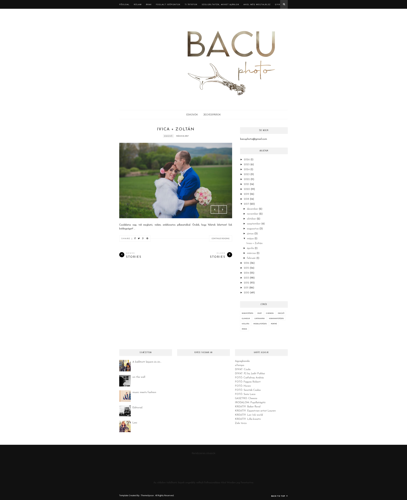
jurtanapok (259, 318)
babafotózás (247, 313)
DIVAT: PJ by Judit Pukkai (250, 373)
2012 (246, 283)
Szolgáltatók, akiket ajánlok (220, 4)
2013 (246, 278)
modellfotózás (260, 324)
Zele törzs (241, 423)
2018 (246, 199)
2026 (247, 159)
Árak (149, 4)
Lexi (134, 423)
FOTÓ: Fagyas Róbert (248, 382)
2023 (247, 174)
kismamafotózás (276, 318)
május (250, 238)
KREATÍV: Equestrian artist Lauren (255, 411)
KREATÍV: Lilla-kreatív (248, 419)
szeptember (254, 224)
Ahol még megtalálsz (257, 4)
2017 (246, 204)
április (250, 248)
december (252, 209)
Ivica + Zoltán (175, 129)
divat (259, 313)
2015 (246, 268)
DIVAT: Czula (242, 369)
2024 (247, 169)
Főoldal (124, 4)
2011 (246, 288)
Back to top (278, 496)
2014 (246, 273)
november (252, 214)
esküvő (168, 136)
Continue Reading (221, 238)
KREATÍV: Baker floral (247, 406)
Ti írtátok (191, 4)
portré (274, 324)
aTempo (239, 365)
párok (244, 329)
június (250, 233)
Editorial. (137, 407)
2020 (247, 189)
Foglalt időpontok (168, 4)
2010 (246, 292)
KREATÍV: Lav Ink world (249, 415)
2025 (247, 164)
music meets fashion (144, 392)
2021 (246, 184)
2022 (247, 179)
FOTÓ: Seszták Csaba (248, 390)
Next (223, 209)
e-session (270, 313)
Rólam (138, 4)
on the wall (138, 377)
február (251, 258)
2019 (246, 194)
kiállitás (245, 324)
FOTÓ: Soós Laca (245, 394)
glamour (246, 318)
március (251, 253)
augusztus (253, 228)
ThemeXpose (147, 495)
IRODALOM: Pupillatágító (250, 402)
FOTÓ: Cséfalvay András (249, 377)
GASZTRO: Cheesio (246, 398)
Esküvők (192, 114)
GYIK (277, 4)
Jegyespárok (212, 114)
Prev (215, 209)
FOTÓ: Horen (243, 386)
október (251, 219)
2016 (246, 263)
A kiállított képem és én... (147, 362)
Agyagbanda (242, 361)
